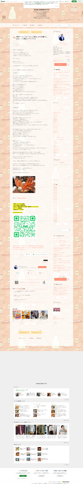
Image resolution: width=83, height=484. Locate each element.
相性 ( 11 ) (55, 118)
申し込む (59, 475)
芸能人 (27, 389)
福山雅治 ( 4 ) (55, 132)
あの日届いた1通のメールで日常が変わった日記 (61, 243)
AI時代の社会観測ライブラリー (58, 265)
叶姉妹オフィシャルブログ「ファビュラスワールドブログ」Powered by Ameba (61, 288)
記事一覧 (25, 25)
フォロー (42, 267)
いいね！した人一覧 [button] (45, 257)
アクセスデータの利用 (52, 483)
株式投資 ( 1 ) (55, 146)
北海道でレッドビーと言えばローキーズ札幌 (61, 260)
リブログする (44, 254)
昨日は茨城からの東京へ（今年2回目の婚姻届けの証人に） (61, 85)
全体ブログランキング (57, 59)
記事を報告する (45, 262)
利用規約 (45, 483)
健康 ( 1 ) (55, 144)
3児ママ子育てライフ (57, 238)
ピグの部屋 (65, 44)
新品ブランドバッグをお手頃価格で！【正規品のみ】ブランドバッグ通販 (61, 245)
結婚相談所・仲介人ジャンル (58, 61)
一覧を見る (62, 97)
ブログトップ (16, 25)
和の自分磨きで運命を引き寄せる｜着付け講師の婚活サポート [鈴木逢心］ (61, 248)
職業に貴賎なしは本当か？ (58, 92)
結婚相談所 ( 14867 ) (57, 112)
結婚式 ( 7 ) (55, 119)
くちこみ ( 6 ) (55, 107)
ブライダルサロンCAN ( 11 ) (58, 139)
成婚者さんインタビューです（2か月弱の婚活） (61, 76)
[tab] (20, 389)
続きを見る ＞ (67, 56)
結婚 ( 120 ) (55, 114)
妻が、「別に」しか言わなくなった (59, 240)
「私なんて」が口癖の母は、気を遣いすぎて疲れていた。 (61, 263)
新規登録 (74, 1)
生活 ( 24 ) (55, 123)
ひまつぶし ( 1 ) (56, 135)
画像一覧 (33, 25)
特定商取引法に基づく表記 (61, 483)
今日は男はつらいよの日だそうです (59, 78)
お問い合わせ (40, 483)
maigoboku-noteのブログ (58, 254)
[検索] (69, 25)
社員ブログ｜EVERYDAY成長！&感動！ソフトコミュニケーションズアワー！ (61, 294)
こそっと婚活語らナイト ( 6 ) (58, 137)
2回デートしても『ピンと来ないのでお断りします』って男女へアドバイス (31, 38)
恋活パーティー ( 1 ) (57, 148)
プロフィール (59, 44)
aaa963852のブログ (57, 250)
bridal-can (62, 43)
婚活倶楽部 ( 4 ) (56, 143)
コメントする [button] (36, 254)
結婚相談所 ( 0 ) (56, 150)
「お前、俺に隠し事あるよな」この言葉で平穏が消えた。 (61, 257)
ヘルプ (68, 483)
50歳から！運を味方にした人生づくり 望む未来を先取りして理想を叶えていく (61, 268)
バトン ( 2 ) (55, 134)
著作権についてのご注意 (59, 318)
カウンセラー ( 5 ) (56, 125)
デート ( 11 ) (55, 128)
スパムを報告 (35, 483)
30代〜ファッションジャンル (20, 389)
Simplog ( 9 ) (55, 130)
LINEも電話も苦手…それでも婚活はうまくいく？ (25, 32)
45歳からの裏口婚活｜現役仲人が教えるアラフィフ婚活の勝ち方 (61, 271)
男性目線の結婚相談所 (21, 198)
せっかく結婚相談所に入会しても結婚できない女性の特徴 (61, 73)
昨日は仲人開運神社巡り (57, 79)
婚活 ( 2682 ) (55, 127)
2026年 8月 (62, 162)
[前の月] (58, 162)
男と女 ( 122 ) (55, 116)
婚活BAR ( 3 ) (55, 141)
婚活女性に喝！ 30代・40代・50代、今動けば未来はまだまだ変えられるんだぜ (61, 90)
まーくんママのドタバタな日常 (58, 252)
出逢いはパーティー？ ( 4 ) (58, 109)
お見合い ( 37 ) (56, 121)
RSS (55, 317)
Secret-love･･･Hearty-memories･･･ (59, 291)
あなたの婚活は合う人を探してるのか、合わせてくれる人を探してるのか (61, 82)
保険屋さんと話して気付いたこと (37, 32)
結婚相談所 (17, 45)
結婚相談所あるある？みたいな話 (59, 87)
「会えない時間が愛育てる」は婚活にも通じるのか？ (61, 94)
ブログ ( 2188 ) (56, 105)
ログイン (79, 1)
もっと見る (30, 304)
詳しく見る (41, 475)
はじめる (23, 475)
